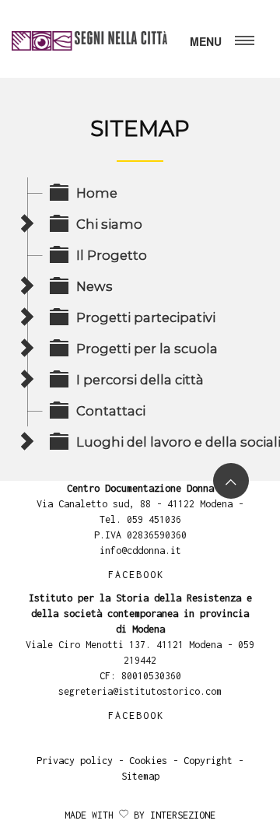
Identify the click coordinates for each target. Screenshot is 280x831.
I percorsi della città (140, 379)
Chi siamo (109, 224)
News (94, 286)
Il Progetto (111, 255)
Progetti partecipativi (145, 317)
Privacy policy (75, 760)
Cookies (148, 760)
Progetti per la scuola (147, 348)
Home (96, 193)
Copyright (208, 760)
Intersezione (182, 815)
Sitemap (140, 776)
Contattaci (110, 411)
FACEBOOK (136, 574)
